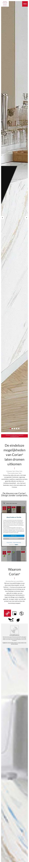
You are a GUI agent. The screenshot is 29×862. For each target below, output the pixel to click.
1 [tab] (11, 429)
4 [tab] (17, 429)
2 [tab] (13, 429)
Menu (25, 3)
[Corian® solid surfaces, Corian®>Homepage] (5, 3)
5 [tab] (20, 429)
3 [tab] (15, 429)
